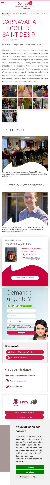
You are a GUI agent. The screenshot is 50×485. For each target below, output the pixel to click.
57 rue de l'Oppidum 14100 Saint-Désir (33, 258)
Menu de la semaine (17, 386)
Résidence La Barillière (9, 13)
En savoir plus (12, 329)
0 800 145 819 (14, 306)
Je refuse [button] (30, 472)
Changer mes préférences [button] (30, 477)
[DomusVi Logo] (25, 3)
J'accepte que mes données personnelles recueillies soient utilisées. (21, 327)
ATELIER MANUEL (16, 130)
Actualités (23, 13)
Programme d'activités (18, 381)
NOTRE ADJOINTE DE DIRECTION (25, 185)
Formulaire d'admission (19, 357)
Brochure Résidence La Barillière (22, 352)
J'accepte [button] (30, 467)
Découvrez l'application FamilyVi (24, 412)
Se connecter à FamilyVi (24, 417)
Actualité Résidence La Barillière (22, 376)
